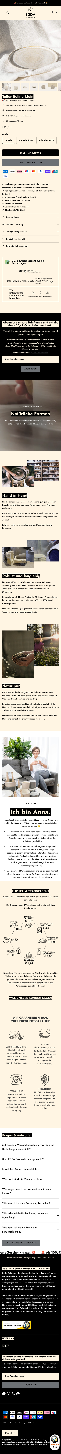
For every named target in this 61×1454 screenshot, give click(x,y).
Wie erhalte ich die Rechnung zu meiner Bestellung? (25, 1215)
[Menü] (3, 13)
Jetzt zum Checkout (30, 162)
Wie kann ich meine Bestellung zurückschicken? (19, 1230)
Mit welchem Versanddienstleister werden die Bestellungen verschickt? (28, 1147)
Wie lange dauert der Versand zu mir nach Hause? (26, 1191)
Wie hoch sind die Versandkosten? (22, 1179)
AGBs (4, 1423)
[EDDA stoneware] (30, 12)
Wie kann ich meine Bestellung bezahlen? (26, 1203)
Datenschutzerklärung (17, 1423)
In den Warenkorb (31, 152)
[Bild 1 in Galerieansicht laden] (30, 50)
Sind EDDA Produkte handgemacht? (23, 1159)
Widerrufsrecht (33, 1423)
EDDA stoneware (14, 1440)
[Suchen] (9, 13)
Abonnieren (30, 369)
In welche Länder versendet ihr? (20, 1169)
